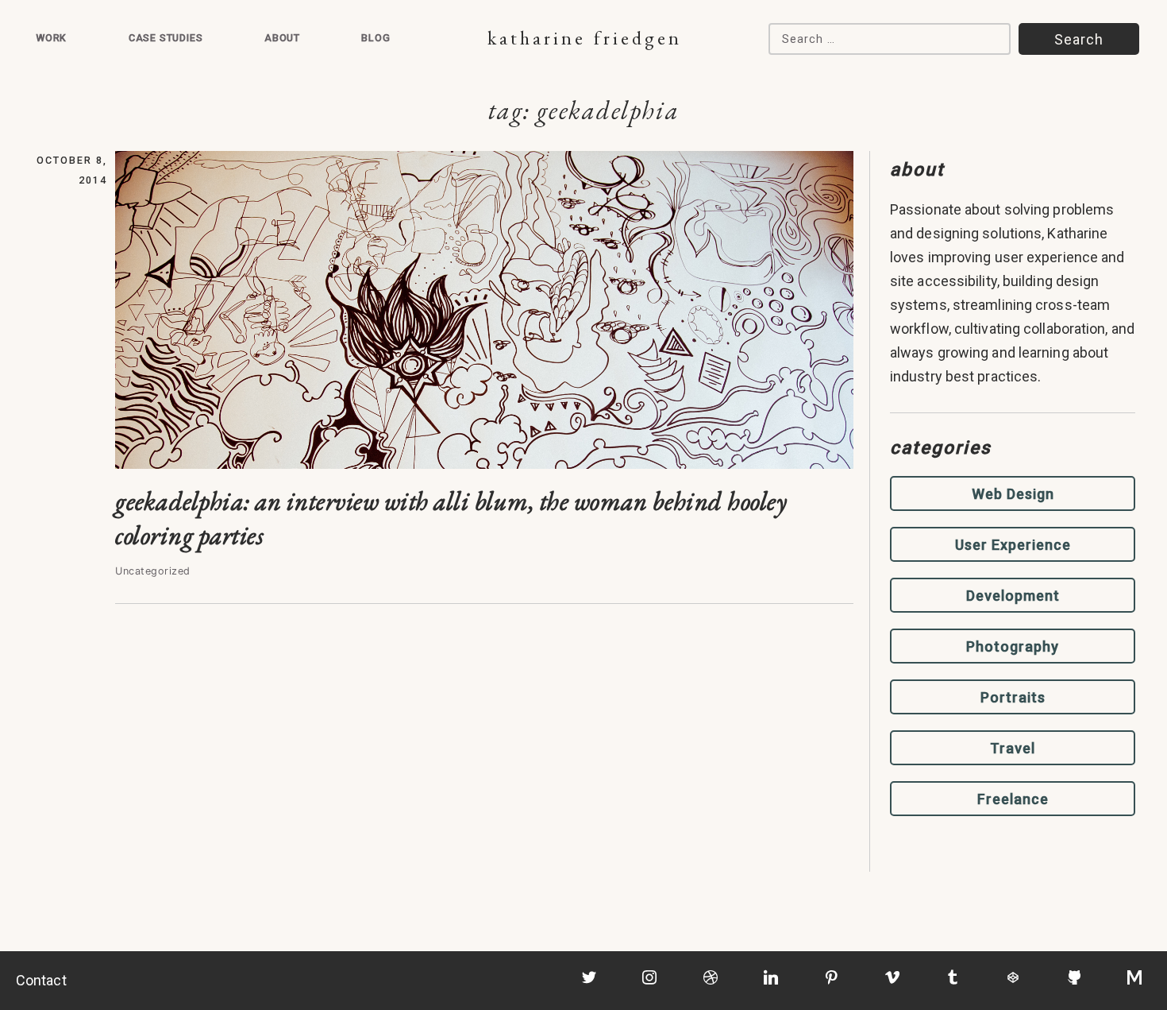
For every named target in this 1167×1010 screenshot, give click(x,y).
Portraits (1013, 697)
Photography (1012, 646)
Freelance (1013, 799)
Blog (375, 38)
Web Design (1013, 494)
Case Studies (166, 38)
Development (1013, 595)
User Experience (1013, 544)
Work (51, 38)
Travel (1012, 748)
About (282, 38)
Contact (41, 980)
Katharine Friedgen (584, 37)
